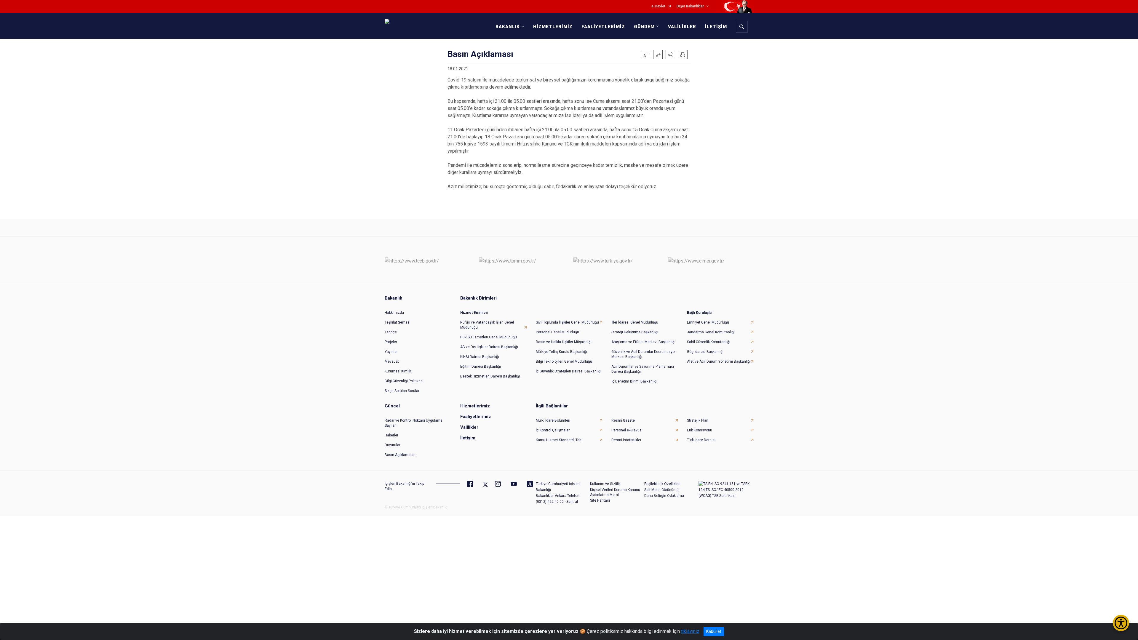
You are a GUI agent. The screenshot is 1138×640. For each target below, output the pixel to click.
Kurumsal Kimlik (398, 371)
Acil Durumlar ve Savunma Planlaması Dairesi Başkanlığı (642, 369)
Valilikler (469, 427)
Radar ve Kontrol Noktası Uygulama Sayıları (413, 423)
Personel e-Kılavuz (626, 430)
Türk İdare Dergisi (701, 440)
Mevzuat (392, 361)
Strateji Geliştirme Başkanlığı (634, 332)
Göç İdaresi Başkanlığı (705, 352)
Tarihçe (391, 332)
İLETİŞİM (716, 26)
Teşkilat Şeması (397, 322)
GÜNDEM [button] (644, 26)
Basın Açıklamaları (400, 455)
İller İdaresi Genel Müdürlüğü (634, 322)
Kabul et (713, 631)
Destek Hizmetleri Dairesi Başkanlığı (490, 376)
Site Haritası (600, 500)
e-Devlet (658, 6)
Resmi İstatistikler (626, 440)
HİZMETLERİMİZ (553, 26)
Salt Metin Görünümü (661, 490)
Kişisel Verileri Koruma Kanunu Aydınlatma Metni (615, 492)
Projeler (391, 342)
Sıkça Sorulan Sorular (402, 391)
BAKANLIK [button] (508, 26)
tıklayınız (690, 631)
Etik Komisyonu (699, 430)
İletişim (467, 438)
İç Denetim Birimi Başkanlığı (634, 381)
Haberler (391, 435)
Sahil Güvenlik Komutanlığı (708, 342)
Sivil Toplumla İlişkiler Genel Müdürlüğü (567, 322)
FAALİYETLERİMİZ (603, 26)
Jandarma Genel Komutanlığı (711, 332)
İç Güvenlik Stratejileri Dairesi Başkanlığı (568, 371)
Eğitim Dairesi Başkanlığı (480, 366)
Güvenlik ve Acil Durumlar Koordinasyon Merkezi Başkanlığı (644, 354)
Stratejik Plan (697, 420)
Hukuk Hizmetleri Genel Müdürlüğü (488, 337)
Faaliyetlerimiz (475, 416)
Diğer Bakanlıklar (690, 6)
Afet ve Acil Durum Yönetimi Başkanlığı (719, 361)
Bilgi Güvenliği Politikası (404, 381)
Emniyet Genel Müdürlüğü (708, 322)
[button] (670, 54)
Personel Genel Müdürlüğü (557, 332)
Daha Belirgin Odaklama (664, 496)
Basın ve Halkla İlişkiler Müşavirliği (564, 342)
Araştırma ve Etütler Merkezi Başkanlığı (643, 342)
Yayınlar (391, 352)
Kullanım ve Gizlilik (605, 484)
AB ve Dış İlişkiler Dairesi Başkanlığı (489, 347)
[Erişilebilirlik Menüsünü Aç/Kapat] (1121, 623)
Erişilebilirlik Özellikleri (662, 484)
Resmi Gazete (623, 420)
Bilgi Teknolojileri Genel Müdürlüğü (564, 361)
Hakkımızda (394, 313)
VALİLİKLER (682, 26)
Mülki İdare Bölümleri (553, 420)
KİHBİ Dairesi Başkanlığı (479, 357)
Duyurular (392, 445)
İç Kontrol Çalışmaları (553, 430)
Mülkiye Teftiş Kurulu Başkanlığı (561, 352)
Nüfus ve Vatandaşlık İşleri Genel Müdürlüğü (487, 324)
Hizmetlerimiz (475, 406)
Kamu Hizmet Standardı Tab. (559, 440)
